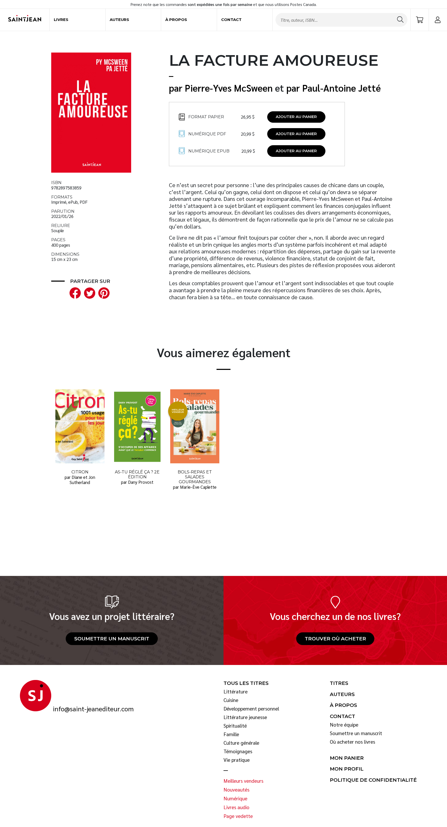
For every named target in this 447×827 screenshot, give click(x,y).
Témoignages (238, 751)
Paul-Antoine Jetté (341, 88)
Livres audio (236, 807)
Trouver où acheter (335, 638)
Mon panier (347, 758)
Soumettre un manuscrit (111, 638)
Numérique (235, 798)
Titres (339, 683)
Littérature (236, 691)
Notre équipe (344, 725)
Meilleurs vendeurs (243, 781)
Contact (231, 19)
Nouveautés (236, 790)
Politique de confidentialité (373, 780)
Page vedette (238, 816)
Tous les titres (246, 683)
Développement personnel (251, 709)
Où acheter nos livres (352, 742)
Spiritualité (235, 726)
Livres (61, 19)
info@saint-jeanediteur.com (93, 709)
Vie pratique (237, 760)
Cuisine (231, 700)
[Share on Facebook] (74, 292)
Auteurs (119, 19)
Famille (231, 734)
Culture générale (241, 743)
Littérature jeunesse (245, 717)
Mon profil (346, 769)
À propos (176, 19)
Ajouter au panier (296, 116)
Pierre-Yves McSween (229, 88)
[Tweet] (88, 292)
